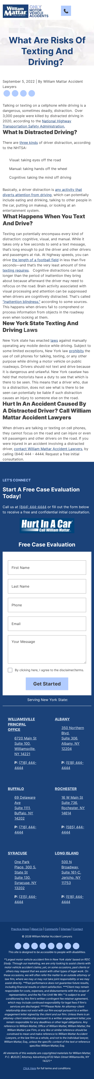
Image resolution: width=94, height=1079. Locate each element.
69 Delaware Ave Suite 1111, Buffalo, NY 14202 (24, 807)
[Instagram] (34, 946)
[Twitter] (59, 946)
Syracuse (17, 853)
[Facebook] (18, 946)
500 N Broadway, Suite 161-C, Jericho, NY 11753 (71, 872)
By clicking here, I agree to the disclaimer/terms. (49, 670)
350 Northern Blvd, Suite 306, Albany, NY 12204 (72, 738)
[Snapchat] (67, 946)
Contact (78, 929)
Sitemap (66, 929)
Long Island (67, 853)
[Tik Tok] (26, 946)
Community (52, 929)
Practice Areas (20, 929)
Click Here (29, 1068)
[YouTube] (43, 946)
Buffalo (16, 789)
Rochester (66, 789)
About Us (36, 929)
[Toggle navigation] (87, 11)
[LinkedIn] (51, 946)
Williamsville (21, 724)
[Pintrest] (76, 946)
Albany (62, 719)
